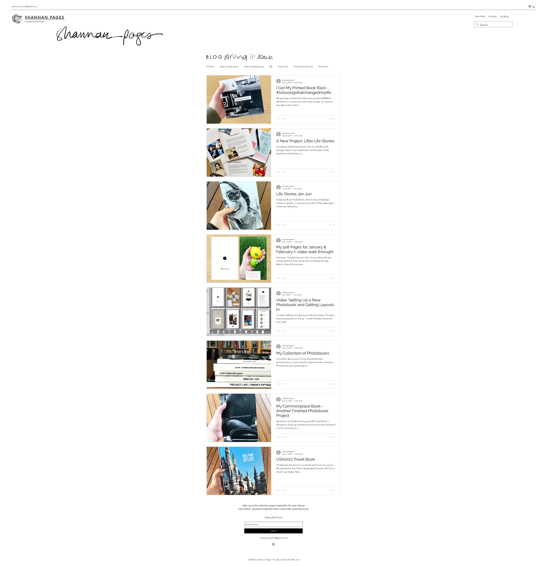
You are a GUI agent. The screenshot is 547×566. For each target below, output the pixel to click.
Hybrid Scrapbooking (253, 66)
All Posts (210, 66)
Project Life (283, 66)
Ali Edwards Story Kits (303, 66)
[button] (534, 6)
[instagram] (529, 6)
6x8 (270, 66)
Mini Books (323, 66)
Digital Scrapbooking (229, 66)
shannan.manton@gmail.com (24, 6)
